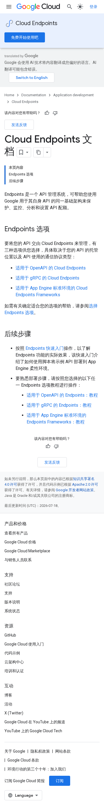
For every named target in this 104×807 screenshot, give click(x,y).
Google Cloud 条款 (23, 760)
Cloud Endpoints (36, 23)
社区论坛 (12, 584)
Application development (73, 95)
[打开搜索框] (69, 6)
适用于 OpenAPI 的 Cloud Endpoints (51, 268)
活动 (8, 704)
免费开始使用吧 (24, 37)
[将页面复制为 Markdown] (39, 152)
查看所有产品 (16, 533)
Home (9, 95)
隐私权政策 (40, 751)
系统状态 (12, 611)
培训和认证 (14, 671)
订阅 (60, 780)
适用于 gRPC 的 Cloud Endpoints (47, 278)
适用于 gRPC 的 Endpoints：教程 (59, 405)
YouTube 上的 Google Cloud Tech (33, 731)
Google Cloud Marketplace (27, 551)
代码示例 (12, 653)
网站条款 (63, 751)
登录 (93, 6)
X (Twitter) (13, 713)
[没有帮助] (55, 113)
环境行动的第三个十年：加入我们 (36, 769)
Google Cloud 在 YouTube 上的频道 (34, 722)
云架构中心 (14, 662)
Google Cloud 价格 (20, 542)
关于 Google (14, 751)
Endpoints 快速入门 (45, 348)
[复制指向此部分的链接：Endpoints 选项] (55, 229)
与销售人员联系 (18, 560)
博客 (8, 695)
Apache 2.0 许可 (85, 484)
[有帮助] (47, 113)
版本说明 (12, 602)
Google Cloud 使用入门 (24, 644)
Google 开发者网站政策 (75, 490)
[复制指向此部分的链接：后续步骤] (36, 334)
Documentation (33, 95)
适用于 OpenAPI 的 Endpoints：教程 (62, 395)
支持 (8, 593)
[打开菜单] (8, 6)
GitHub (10, 635)
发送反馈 (19, 124)
